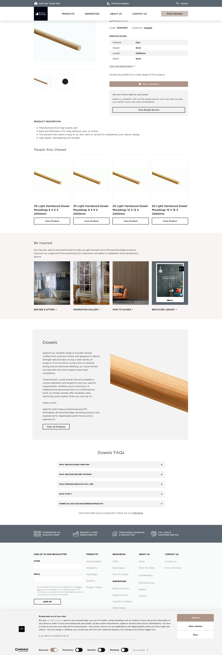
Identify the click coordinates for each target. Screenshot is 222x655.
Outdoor (90, 580)
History (142, 595)
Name (37, 561)
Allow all (195, 618)
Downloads (118, 567)
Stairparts (91, 567)
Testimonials (119, 607)
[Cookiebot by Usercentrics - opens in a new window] (22, 650)
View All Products (56, 426)
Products (68, 13)
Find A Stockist (175, 13)
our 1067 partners (54, 620)
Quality (142, 589)
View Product (52, 221)
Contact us (171, 561)
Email (37, 574)
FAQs (115, 561)
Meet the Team (147, 567)
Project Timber (94, 587)
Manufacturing (146, 582)
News (142, 561)
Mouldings (91, 574)
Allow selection (195, 626)
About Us (116, 13)
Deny (195, 635)
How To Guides (120, 574)
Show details (139, 650)
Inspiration (92, 13)
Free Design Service (148, 110)
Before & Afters (121, 588)
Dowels (148, 27)
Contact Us (139, 13)
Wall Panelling (93, 561)
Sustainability (146, 575)
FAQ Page (137, 513)
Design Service (120, 595)
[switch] (79, 650)
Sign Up (47, 601)
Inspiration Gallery (122, 601)
